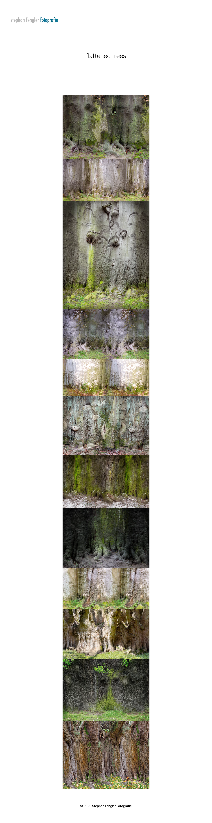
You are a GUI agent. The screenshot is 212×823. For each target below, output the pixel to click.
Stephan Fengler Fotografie (112, 806)
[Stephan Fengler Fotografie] (100, 20)
